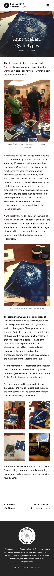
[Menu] (48, 5)
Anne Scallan (10, 67)
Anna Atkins (10, 219)
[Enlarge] (46, 83)
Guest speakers (27, 32)
